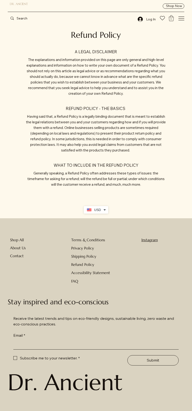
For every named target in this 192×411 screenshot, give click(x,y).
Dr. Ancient (65, 382)
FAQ (74, 281)
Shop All (17, 240)
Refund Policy (82, 264)
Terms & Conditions (88, 240)
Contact (17, 255)
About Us (18, 247)
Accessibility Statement (90, 272)
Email (19, 335)
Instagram (149, 240)
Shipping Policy (83, 256)
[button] (171, 18)
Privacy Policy (82, 248)
